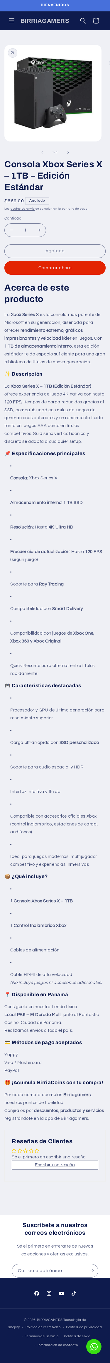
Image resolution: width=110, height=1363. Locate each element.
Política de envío (77, 1336)
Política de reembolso (43, 1327)
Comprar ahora (55, 268)
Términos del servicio (42, 1336)
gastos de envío (23, 208)
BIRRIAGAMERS (49, 1319)
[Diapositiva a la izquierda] (42, 152)
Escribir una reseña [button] (55, 1165)
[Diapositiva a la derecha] (68, 152)
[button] (11, 20)
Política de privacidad (84, 1327)
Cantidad (12, 218)
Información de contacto (58, 1345)
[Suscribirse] (91, 1271)
